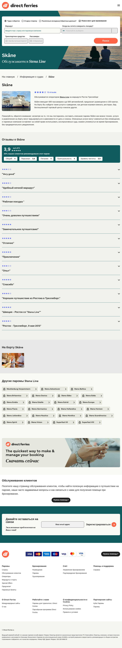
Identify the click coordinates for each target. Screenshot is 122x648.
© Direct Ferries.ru (8, 630)
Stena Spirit (12, 422)
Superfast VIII (88, 422)
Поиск (105, 40)
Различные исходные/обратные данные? (59, 21)
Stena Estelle (37, 402)
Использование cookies (72, 609)
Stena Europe (88, 402)
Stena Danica (41, 396)
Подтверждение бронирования (75, 573)
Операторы (6, 576)
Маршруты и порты (9, 580)
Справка (96, 570)
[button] (61, 171)
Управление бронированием (74, 570)
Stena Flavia (12, 409)
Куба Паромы (98, 603)
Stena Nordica (68, 416)
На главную (8, 77)
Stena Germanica (39, 409)
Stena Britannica (14, 396)
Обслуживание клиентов (11, 573)
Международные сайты (11, 603)
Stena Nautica (42, 416)
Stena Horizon (96, 409)
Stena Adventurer (52, 389)
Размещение (37, 570)
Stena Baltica (80, 389)
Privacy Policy (68, 605)
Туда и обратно (13, 21)
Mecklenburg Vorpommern (18, 389)
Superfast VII (62, 422)
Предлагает (6, 586)
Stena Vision (36, 422)
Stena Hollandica (68, 409)
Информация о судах (31, 77)
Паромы (35, 573)
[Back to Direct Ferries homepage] (20, 5)
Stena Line (64, 97)
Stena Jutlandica (14, 416)
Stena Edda (91, 396)
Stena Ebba (66, 396)
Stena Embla (12, 402)
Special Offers (7, 583)
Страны (5, 570)
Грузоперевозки (38, 576)
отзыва (51, 92)
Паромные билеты (9, 590)
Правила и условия (70, 612)
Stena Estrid (63, 402)
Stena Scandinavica (97, 416)
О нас (4, 607)
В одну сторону (30, 21)
